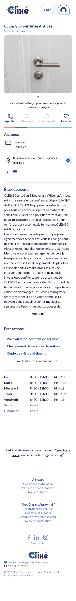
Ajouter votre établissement (38, 516)
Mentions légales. (52, 571)
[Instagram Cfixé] (45, 537)
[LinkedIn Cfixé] (36, 537)
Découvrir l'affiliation (38, 520)
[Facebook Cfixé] (29, 537)
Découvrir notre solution (38, 508)
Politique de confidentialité (38, 488)
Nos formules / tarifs (38, 512)
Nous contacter (38, 492)
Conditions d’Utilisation (38, 484)
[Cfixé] (17, 9)
